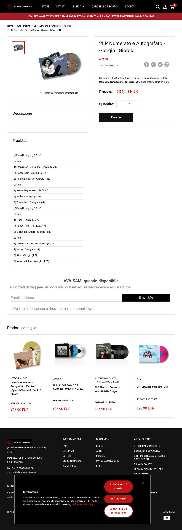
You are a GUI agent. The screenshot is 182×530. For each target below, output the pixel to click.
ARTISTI (60, 6)
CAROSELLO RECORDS (105, 6)
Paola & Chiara (19, 378)
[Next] (169, 376)
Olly (138, 379)
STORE (45, 6)
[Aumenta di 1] (139, 104)
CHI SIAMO (68, 451)
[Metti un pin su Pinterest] (153, 64)
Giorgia (28, 30)
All (12, 30)
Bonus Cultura (70, 466)
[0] (172, 7)
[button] (13, 500)
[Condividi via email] (166, 64)
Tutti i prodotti (23, 25)
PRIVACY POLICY (143, 464)
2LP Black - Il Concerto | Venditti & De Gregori (108, 389)
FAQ (65, 446)
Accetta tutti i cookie (118, 486)
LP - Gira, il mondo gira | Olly (152, 386)
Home (10, 25)
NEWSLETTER (141, 474)
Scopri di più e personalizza (118, 511)
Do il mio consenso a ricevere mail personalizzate (53, 309)
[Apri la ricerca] (158, 7)
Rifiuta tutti (118, 498)
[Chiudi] (143, 483)
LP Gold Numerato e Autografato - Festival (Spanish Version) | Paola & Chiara (26, 388)
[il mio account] (165, 7)
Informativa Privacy (83, 504)
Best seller (19, 30)
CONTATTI (68, 456)
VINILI (60, 30)
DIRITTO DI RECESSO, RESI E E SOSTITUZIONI (149, 457)
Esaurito (116, 117)
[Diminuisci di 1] (120, 104)
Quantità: (106, 104)
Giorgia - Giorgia (40, 30)
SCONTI (129, 6)
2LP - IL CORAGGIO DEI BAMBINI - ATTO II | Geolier (68, 387)
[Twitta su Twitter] (160, 64)
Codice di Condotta (72, 461)
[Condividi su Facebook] (146, 64)
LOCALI (53, 30)
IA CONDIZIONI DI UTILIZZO (148, 469)
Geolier (57, 379)
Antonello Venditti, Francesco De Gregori (107, 380)
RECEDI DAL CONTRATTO (147, 446)
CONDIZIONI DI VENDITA (147, 451)
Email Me (146, 298)
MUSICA (76, 6)
